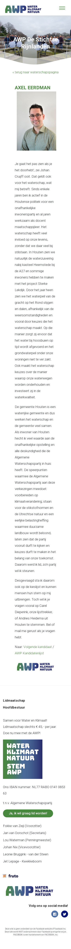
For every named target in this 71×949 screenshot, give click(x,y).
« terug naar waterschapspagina (35, 72)
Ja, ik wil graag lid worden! (28, 813)
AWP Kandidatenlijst (29, 653)
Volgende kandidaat (37, 647)
